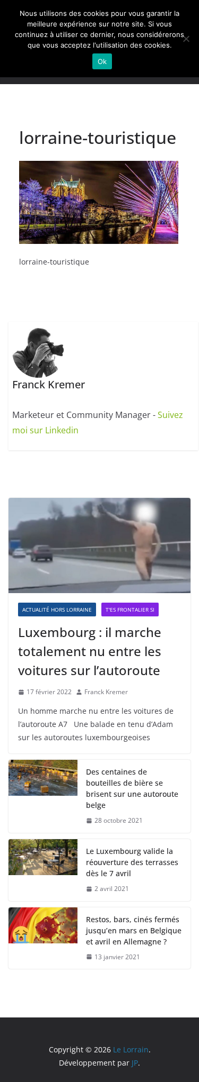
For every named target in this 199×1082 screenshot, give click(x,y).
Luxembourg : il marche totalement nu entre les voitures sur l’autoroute (89, 651)
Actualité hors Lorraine (57, 609)
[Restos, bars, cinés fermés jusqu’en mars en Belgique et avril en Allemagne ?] (42, 938)
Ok (102, 61)
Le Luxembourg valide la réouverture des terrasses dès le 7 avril (132, 862)
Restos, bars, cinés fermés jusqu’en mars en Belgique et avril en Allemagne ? (133, 930)
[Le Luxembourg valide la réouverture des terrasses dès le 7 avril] (42, 870)
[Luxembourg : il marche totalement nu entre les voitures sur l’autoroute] (99, 545)
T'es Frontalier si (130, 609)
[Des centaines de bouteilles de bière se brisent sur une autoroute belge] (42, 796)
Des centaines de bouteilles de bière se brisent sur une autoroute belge (132, 788)
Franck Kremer (106, 691)
